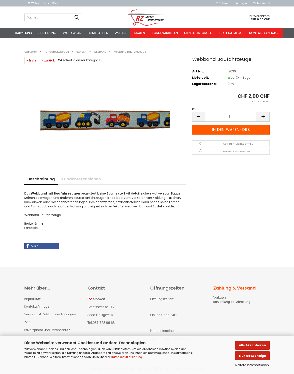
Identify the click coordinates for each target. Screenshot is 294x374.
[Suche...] (77, 17)
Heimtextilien (98, 33)
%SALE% (139, 33)
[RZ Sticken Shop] (147, 17)
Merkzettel (263, 3)
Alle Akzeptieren (252, 345)
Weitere (121, 33)
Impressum (32, 299)
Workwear (72, 33)
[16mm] (105, 112)
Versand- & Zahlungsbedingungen (50, 314)
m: (194, 109)
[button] (222, 3)
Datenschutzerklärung (126, 357)
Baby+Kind (23, 33)
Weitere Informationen (251, 365)
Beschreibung (41, 179)
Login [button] (242, 3)
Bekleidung (47, 33)
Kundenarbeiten (165, 33)
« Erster (32, 60)
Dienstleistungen (198, 33)
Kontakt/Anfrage (264, 33)
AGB (27, 322)
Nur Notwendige (252, 356)
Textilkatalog (231, 33)
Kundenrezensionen (81, 179)
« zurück (48, 60)
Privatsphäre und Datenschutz (47, 330)
